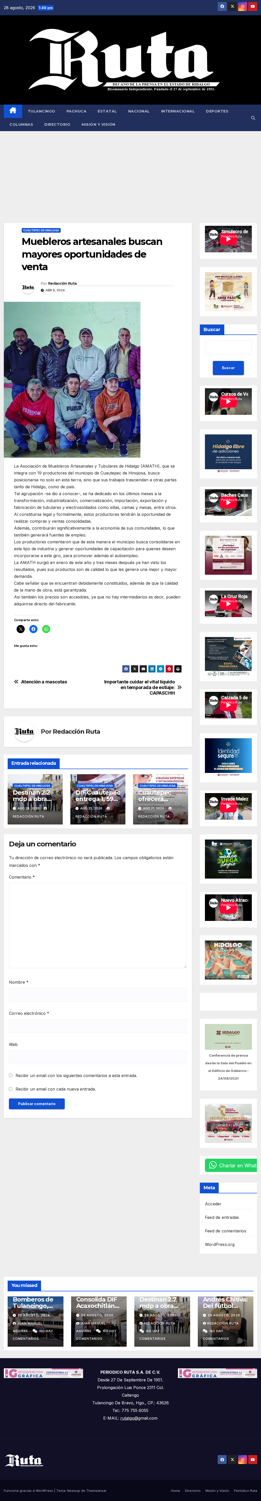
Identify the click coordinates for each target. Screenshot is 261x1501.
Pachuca (77, 111)
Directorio (57, 124)
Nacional (139, 111)
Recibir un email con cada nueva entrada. (56, 1089)
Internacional (178, 111)
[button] (253, 117)
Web (13, 1044)
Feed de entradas (222, 1217)
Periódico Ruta (245, 1491)
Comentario (22, 877)
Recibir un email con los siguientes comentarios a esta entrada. (76, 1075)
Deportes (217, 111)
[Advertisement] (130, 169)
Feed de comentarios (225, 1230)
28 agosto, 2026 (34, 1315)
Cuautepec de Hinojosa (41, 230)
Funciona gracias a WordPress (29, 1491)
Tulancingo (41, 111)
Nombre (19, 982)
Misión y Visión (98, 124)
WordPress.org (220, 1244)
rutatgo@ (129, 1418)
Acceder (213, 1203)
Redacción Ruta (62, 283)
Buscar (212, 329)
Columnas (21, 124)
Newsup (73, 1491)
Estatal (107, 111)
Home (175, 1491)
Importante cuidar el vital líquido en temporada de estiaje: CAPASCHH (139, 687)
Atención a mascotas (44, 681)
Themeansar (96, 1491)
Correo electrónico (29, 1013)
